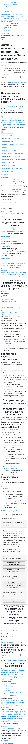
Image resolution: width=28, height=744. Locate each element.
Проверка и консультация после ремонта (10, 313)
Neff (2, 126)
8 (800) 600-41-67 (6, 22)
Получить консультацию (9, 217)
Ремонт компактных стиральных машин (13, 267)
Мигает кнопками (7, 171)
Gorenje (9, 122)
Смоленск (19, 718)
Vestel (17, 124)
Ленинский (13, 669)
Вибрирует (19, 168)
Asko (10, 124)
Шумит (22, 144)
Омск (9, 716)
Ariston (18, 119)
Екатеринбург (10, 711)
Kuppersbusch (5, 124)
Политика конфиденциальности (10, 728)
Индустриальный (13, 672)
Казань (3, 711)
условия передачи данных (18, 82)
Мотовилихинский (6, 670)
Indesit (3, 119)
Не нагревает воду (8, 141)
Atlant (20, 120)
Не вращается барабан (9, 150)
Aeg (23, 120)
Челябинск (4, 716)
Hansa (13, 122)
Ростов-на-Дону (14, 713)
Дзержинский (5, 669)
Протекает (17, 138)
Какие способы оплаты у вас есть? (14, 600)
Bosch (7, 119)
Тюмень (10, 718)
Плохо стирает (6, 156)
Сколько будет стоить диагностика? (14, 570)
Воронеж (3, 714)
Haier (20, 122)
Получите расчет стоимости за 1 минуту (14, 471)
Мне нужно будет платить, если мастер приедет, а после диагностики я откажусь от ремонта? (14, 584)
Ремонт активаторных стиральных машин (13, 272)
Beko (17, 122)
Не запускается (20, 159)
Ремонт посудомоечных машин (13, 692)
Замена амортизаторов (8, 106)
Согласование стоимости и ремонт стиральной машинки (11, 306)
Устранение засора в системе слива (17, 181)
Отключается (19, 153)
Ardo (14, 124)
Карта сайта (4, 726)
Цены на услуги (8, 6)
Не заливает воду (7, 159)
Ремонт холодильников (11, 694)
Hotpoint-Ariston (21, 700)
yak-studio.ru (5, 740)
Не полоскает (6, 147)
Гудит (4, 162)
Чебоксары (4, 718)
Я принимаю (14, 82)
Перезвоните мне (9, 11)
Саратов (13, 716)
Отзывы (6, 8)
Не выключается (7, 153)
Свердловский (20, 669)
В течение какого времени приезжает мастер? (14, 563)
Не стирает (11, 162)
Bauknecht (22, 124)
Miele (11, 120)
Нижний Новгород (19, 711)
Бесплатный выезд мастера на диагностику (9, 300)
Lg (9, 119)
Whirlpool (3, 122)
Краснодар (10, 714)
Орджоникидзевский (18, 670)
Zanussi (7, 120)
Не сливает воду (7, 135)
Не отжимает (19, 135)
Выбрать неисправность (11, 4)
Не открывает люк (7, 168)
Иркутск (8, 720)
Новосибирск (5, 713)
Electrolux (23, 119)
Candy (3, 120)
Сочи (14, 718)
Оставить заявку (6, 236)
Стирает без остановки (9, 165)
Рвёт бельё (17, 156)
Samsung (13, 119)
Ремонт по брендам (10, 2)
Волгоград (20, 716)
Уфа (20, 713)
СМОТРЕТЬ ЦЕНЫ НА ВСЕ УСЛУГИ (11, 110)
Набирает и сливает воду (10, 144)
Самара (23, 714)
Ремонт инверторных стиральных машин (13, 274)
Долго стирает (6, 138)
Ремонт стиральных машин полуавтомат (13, 263)
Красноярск (17, 714)
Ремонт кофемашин (10, 695)
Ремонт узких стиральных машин (11, 265)
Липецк (3, 720)
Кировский (4, 672)
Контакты (7, 10)
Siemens (15, 120)
